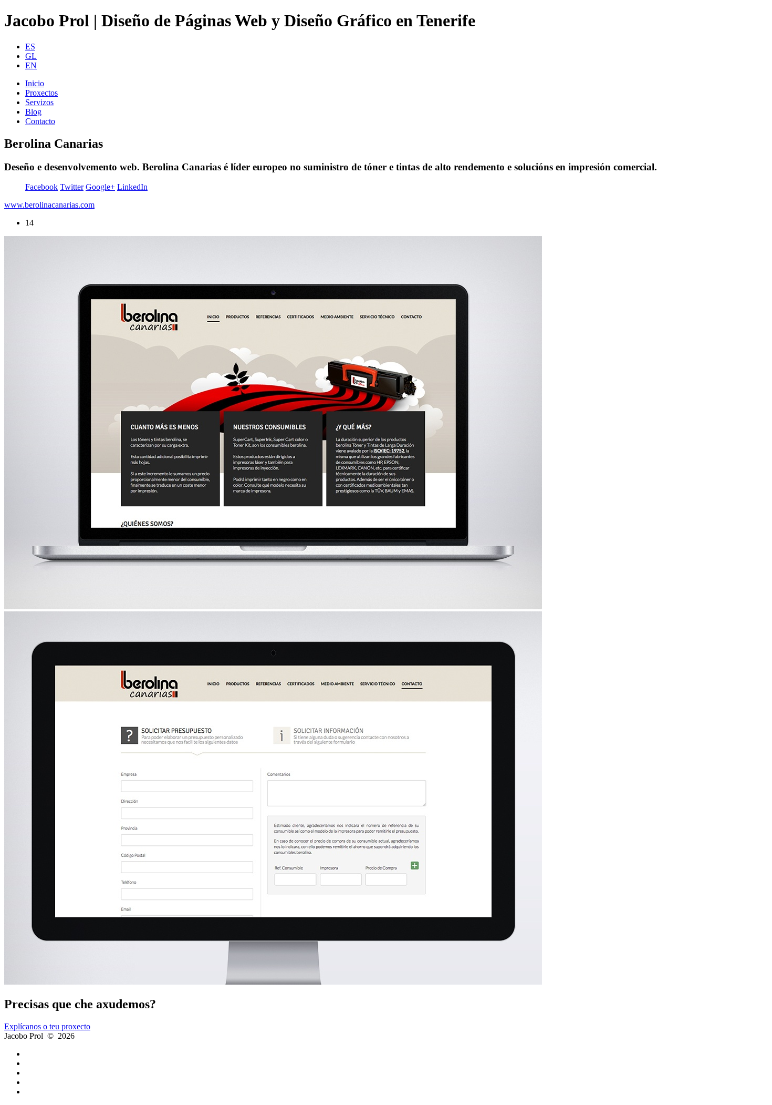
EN (31, 65)
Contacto (40, 121)
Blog (33, 111)
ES (30, 46)
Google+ (100, 186)
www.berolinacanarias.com (49, 204)
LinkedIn (132, 186)
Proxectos (41, 92)
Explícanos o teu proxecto (47, 1026)
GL (31, 56)
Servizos (39, 102)
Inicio (34, 83)
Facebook (41, 186)
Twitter (72, 186)
